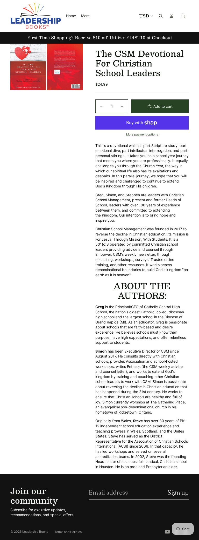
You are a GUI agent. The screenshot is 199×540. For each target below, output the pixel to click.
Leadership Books (35, 532)
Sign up (178, 492)
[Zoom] (28, 67)
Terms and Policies (68, 532)
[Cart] (183, 16)
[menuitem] (85, 16)
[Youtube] (167, 532)
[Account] (171, 16)
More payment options (142, 134)
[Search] (160, 16)
